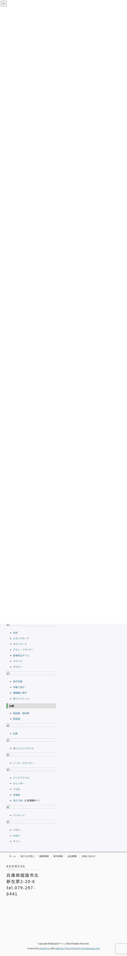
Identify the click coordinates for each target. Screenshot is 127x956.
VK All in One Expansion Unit (86, 948)
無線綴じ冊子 (20, 692)
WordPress (44, 948)
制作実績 (58, 856)
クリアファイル (21, 777)
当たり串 (17, 800)
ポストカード (20, 644)
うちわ (16, 789)
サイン (16, 841)
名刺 (15, 632)
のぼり (16, 835)
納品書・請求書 (21, 713)
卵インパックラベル (23, 748)
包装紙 (16, 794)
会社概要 (72, 856)
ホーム (12, 856)
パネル (16, 829)
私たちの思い (28, 856)
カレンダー (19, 783)
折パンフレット (21, 698)
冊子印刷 (17, 681)
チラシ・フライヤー (23, 649)
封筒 (15, 733)
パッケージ (19, 815)
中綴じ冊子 (19, 687)
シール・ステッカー (23, 763)
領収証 (16, 718)
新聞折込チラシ (21, 655)
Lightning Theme (63, 948)
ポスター (17, 666)
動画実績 (44, 856)
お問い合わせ (88, 856)
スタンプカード (21, 638)
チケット (17, 661)
